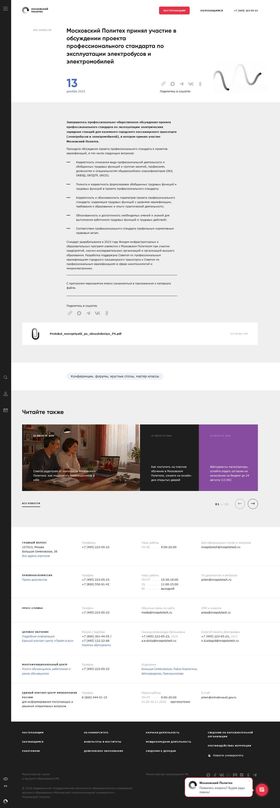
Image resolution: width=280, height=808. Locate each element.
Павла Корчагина (184, 668)
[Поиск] (6, 377)
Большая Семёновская (157, 668)
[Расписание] (6, 410)
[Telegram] (255, 775)
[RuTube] (235, 775)
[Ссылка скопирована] (163, 83)
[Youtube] (228, 775)
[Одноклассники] (248, 775)
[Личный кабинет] (6, 393)
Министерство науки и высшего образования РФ (40, 776)
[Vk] (222, 775)
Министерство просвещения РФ (167, 774)
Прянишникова (173, 673)
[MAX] (208, 775)
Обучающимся (211, 10)
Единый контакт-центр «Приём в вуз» (48, 640)
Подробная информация (38, 636)
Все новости (42, 30)
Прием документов (34, 579)
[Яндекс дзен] (242, 775)
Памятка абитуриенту (96, 645)
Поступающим (174, 10)
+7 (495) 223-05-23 (246, 10)
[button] (253, 504)
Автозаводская (151, 673)
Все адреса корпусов (36, 555)
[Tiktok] (215, 775)
